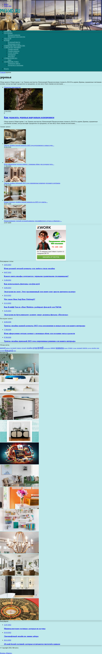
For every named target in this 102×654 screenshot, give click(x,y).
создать (89, 348)
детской (23, 348)
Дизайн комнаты (13, 51)
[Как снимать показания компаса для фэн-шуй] (19, 619)
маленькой (79, 348)
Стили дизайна (13, 53)
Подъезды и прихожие (15, 65)
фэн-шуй (9, 350)
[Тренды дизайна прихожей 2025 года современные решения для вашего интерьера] (15, 181)
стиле (97, 348)
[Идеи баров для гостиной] (19, 486)
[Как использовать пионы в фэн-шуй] (19, 508)
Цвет (9, 60)
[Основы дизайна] (10, 28)
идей (41, 347)
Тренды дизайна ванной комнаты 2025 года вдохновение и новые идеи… (29, 145)
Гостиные (8, 33)
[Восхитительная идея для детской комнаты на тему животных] (19, 375)
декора (19, 348)
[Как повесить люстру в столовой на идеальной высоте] (19, 553)
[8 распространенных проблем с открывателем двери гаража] (19, 419)
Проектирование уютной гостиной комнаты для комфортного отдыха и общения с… (33, 221)
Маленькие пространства (16, 37)
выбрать (8, 348)
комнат (53, 348)
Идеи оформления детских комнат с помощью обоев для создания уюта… (29, 164)
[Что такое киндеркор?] (19, 397)
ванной (3, 348)
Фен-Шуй (11, 56)
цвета (14, 350)
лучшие (70, 348)
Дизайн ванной (13, 49)
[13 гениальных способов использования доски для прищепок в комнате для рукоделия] (19, 530)
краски (65, 348)
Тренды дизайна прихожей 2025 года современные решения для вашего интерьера (32, 183)
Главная (2, 72)
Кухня (6, 40)
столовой (2, 350)
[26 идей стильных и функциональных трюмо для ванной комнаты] (19, 597)
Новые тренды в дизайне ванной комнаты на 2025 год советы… (26, 202)
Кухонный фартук (14, 42)
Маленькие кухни (14, 44)
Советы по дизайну (12, 47)
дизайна (29, 348)
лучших (74, 348)
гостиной (13, 348)
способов (93, 348)
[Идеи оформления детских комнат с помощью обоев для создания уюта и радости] (15, 162)
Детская (7, 38)
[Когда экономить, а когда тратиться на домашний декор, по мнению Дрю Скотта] (19, 441)
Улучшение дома (11, 62)
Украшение (12, 54)
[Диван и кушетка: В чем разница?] (19, 575)
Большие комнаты (14, 35)
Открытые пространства (14, 45)
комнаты (60, 348)
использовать (47, 348)
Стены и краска (10, 58)
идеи (35, 348)
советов (84, 348)
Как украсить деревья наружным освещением (29, 117)
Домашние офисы (14, 63)
